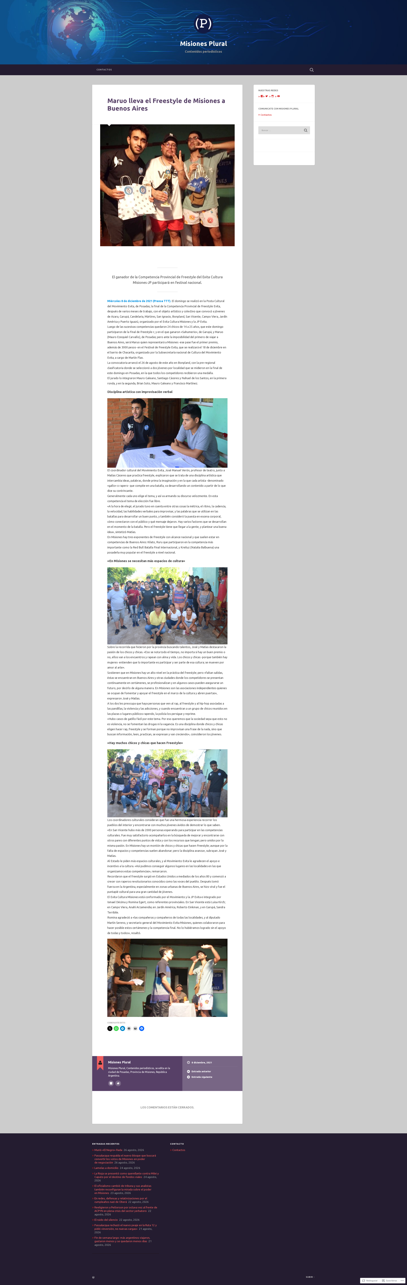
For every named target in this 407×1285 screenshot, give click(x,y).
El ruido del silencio (106, 1219)
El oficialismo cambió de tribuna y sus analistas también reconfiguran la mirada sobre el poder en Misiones (122, 1189)
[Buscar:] (284, 130)
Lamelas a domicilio (106, 1167)
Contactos (104, 69)
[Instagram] (272, 96)
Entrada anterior (201, 1071)
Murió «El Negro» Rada (108, 1149)
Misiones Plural (203, 43)
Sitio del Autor (118, 1083)
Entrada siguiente (202, 1077)
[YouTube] (278, 96)
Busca (311, 69)
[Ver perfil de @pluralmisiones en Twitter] (266, 96)
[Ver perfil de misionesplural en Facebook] (262, 96)
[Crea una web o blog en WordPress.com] (93, 1277)
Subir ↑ (310, 1277)
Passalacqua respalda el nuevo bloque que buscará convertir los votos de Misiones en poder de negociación (125, 1159)
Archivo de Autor (111, 1083)
